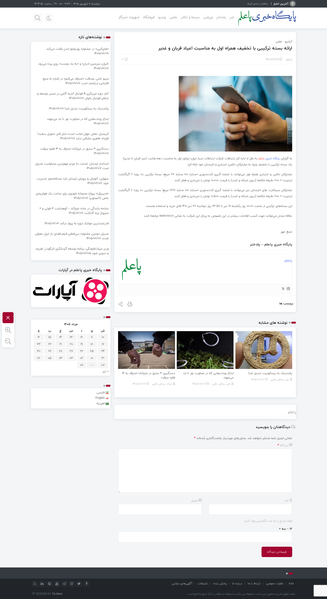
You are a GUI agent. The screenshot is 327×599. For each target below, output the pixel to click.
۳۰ (38, 351)
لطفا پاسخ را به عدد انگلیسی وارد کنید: (267, 520)
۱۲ (81, 337)
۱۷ (103, 344)
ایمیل (194, 500)
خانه (291, 583)
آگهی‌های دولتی (182, 583)
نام (287, 500)
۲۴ (103, 351)
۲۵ (92, 351)
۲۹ (49, 351)
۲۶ (81, 351)
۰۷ (103, 365)
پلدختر (221, 17)
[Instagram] (288, 289)
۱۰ (103, 337)
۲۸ (60, 351)
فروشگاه (148, 17)
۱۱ (92, 337)
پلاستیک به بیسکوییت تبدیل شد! (270, 373)
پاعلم (289, 59)
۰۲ (81, 358)
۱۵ (49, 337)
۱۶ (38, 337)
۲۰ (71, 344)
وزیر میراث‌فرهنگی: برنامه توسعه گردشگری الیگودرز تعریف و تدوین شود (72, 251)
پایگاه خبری (269, 158)
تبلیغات (203, 583)
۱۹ (81, 344)
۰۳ (71, 358)
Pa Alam (57, 593)
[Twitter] (283, 289)
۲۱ (60, 344)
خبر (232, 17)
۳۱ (102, 358)
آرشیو (288, 41)
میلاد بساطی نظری (162, 383)
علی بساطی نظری (280, 379)
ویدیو (162, 17)
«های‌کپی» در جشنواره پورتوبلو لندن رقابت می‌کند (77, 48)
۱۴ (60, 337)
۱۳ (71, 337)
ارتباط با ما (254, 583)
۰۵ (49, 358)
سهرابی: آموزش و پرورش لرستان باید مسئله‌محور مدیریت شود (73, 181)
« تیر (106, 371)
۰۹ (81, 365)
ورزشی (208, 17)
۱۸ (91, 344)
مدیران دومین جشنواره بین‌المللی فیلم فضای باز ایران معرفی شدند (72, 236)
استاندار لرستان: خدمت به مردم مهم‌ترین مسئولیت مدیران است (72, 166)
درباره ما (237, 583)
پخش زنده (220, 583)
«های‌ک (264, 3)
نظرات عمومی (274, 583)
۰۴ (60, 358)
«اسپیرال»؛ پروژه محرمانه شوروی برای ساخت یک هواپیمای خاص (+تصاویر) (72, 196)
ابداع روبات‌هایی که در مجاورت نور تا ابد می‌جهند (208, 375)
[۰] (126, 59)
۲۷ (71, 351)
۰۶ (38, 358)
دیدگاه (282, 445)
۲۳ (38, 344)
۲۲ (49, 344)
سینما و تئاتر (190, 17)
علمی (173, 17)
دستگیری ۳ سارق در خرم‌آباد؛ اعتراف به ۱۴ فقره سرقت (148, 375)
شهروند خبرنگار (128, 17)
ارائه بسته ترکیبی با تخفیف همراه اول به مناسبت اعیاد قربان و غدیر (225, 48)
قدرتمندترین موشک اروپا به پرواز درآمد (84, 223)
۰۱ (92, 358)
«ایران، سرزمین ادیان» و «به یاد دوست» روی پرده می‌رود (73, 63)
